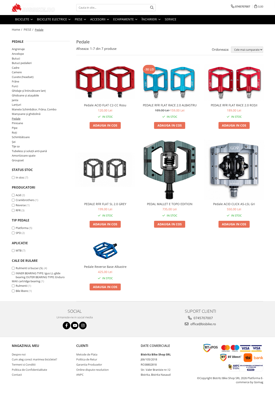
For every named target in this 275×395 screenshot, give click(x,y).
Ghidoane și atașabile (25, 95)
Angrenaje (18, 49)
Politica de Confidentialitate (29, 370)
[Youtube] (74, 325)
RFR (18, 210)
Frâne (15, 81)
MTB (18, 250)
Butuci (16, 58)
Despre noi (19, 354)
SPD (18, 233)
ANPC (80, 375)
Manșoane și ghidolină (26, 114)
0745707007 (203, 318)
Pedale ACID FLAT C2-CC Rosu (105, 105)
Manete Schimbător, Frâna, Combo (34, 109)
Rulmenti (21, 286)
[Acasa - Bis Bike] (33, 7)
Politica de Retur (86, 359)
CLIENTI (82, 345)
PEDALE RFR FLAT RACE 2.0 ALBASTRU (170, 105)
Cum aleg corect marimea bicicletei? (34, 359)
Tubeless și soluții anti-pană (29, 151)
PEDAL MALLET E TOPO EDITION (169, 204)
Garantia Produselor (89, 364)
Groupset (18, 160)
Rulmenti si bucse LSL (29, 268)
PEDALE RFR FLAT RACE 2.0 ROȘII (234, 105)
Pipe (14, 128)
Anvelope (18, 54)
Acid (18, 195)
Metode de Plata (86, 354)
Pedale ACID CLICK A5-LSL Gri (234, 204)
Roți (14, 132)
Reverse (21, 205)
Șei (13, 142)
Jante (15, 100)
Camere (17, 72)
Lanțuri (16, 105)
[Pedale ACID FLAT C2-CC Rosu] (105, 82)
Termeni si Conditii (23, 364)
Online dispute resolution (92, 370)
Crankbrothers (25, 200)
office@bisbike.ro (202, 324)
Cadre (15, 68)
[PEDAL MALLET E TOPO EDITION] (170, 170)
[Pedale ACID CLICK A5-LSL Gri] (234, 170)
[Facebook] (66, 325)
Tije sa (16, 146)
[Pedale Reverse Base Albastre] (105, 250)
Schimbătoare (21, 137)
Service (170, 19)
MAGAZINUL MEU (25, 345)
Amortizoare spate (23, 155)
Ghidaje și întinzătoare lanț (29, 91)
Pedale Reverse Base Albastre (105, 267)
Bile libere (22, 291)
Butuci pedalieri (22, 63)
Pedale (16, 118)
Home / (17, 29)
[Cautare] (152, 7)
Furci (15, 86)
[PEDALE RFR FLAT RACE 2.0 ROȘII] (234, 82)
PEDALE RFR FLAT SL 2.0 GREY (105, 204)
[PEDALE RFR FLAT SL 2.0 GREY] (105, 170)
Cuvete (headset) (23, 77)
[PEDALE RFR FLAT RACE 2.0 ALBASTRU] (170, 82)
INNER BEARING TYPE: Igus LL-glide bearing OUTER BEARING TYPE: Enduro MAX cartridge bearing (38, 277)
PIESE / (29, 29)
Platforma (22, 228)
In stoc (20, 177)
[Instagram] (83, 325)
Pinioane (17, 123)
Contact (17, 375)
